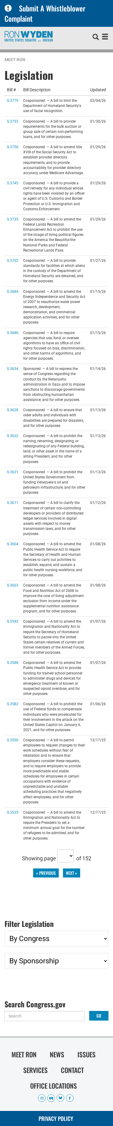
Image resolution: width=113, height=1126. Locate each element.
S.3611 (12, 502)
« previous (46, 873)
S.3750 (12, 147)
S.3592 (12, 621)
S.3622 (12, 435)
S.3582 (12, 704)
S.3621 (12, 472)
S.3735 (12, 219)
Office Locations (53, 1085)
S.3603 (12, 585)
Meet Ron (15, 59)
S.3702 (12, 260)
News (57, 1054)
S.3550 (12, 740)
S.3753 (12, 121)
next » (71, 873)
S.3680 (12, 332)
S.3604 (12, 544)
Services (35, 1070)
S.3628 (12, 410)
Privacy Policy (56, 1118)
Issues (86, 1054)
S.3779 (12, 100)
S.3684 (12, 291)
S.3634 (12, 368)
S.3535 (12, 812)
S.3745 (12, 183)
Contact (72, 1070)
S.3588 (12, 662)
